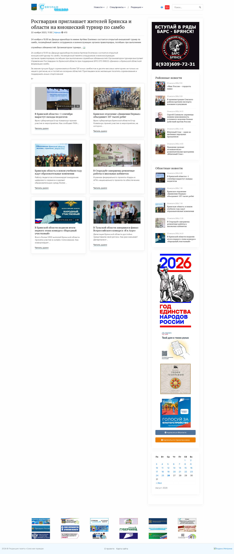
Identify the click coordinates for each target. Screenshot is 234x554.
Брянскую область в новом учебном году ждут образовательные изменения (58, 172)
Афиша (57, 32)
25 (163, 475)
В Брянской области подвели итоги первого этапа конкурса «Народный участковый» (56, 230)
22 (186, 471)
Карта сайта (122, 548)
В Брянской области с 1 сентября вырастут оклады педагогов (54, 115)
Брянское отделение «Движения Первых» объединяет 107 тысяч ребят (116, 115)
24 (157, 475)
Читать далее (42, 128)
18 (163, 471)
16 (191, 468)
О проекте (109, 548)
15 (186, 468)
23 (191, 471)
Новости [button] (98, 7)
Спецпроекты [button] (117, 7)
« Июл (159, 483)
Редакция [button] (136, 7)
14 (180, 468)
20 (174, 471)
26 (168, 475)
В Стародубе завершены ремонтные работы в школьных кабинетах (114, 172)
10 (157, 468)
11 (162, 468)
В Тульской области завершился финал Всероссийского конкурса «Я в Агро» (115, 229)
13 (174, 468)
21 (180, 471)
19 (168, 471)
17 (157, 471)
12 (168, 468)
